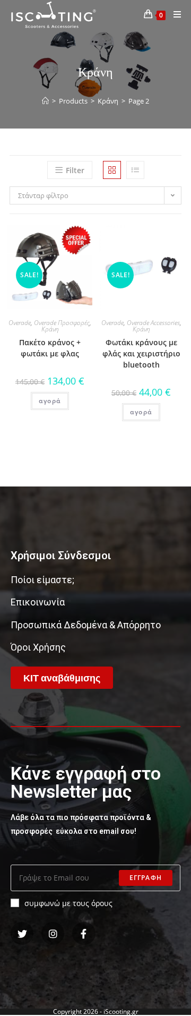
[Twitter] (22, 933)
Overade (19, 322)
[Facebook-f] (83, 933)
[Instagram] (52, 933)
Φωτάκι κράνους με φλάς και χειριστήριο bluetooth (141, 353)
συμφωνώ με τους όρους (68, 903)
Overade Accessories (153, 322)
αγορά (50, 400)
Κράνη (50, 329)
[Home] (45, 101)
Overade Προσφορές (62, 322)
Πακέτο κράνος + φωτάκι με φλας (50, 347)
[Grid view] (112, 170)
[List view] (135, 170)
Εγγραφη (145, 877)
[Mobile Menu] (173, 14)
